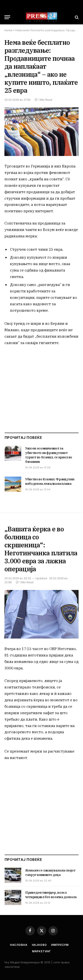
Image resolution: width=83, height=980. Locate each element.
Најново (39, 944)
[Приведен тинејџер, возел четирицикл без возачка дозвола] (13, 897)
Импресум (60, 944)
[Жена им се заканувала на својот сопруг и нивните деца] (13, 875)
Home (8, 30)
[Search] (76, 17)
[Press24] (41, 17)
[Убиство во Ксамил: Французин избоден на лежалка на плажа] (13, 484)
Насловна (18, 944)
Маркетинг (41, 951)
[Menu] (7, 17)
